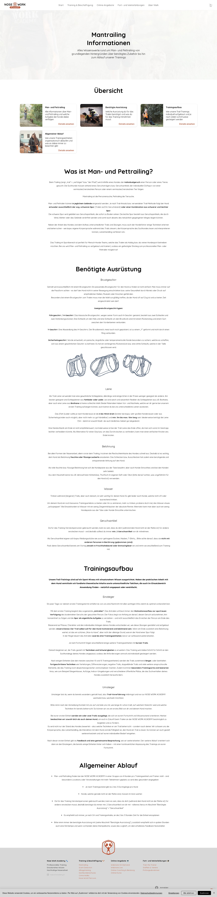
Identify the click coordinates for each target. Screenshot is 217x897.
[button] (211, 5)
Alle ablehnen (188, 893)
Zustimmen (204, 893)
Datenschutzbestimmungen (151, 893)
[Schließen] (213, 893)
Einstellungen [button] (174, 893)
